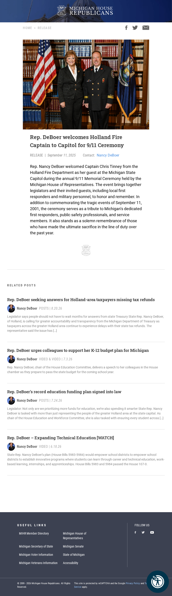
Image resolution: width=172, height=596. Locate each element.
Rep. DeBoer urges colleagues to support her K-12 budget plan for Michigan (78, 350)
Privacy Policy (133, 583)
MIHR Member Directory (34, 533)
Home (27, 28)
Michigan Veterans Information (38, 563)
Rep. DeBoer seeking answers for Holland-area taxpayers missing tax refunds (81, 299)
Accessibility (70, 563)
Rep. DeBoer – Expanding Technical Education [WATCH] (60, 437)
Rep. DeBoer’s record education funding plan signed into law (64, 391)
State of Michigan (74, 554)
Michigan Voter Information (36, 554)
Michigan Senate (73, 546)
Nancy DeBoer (108, 155)
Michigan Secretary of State (36, 546)
